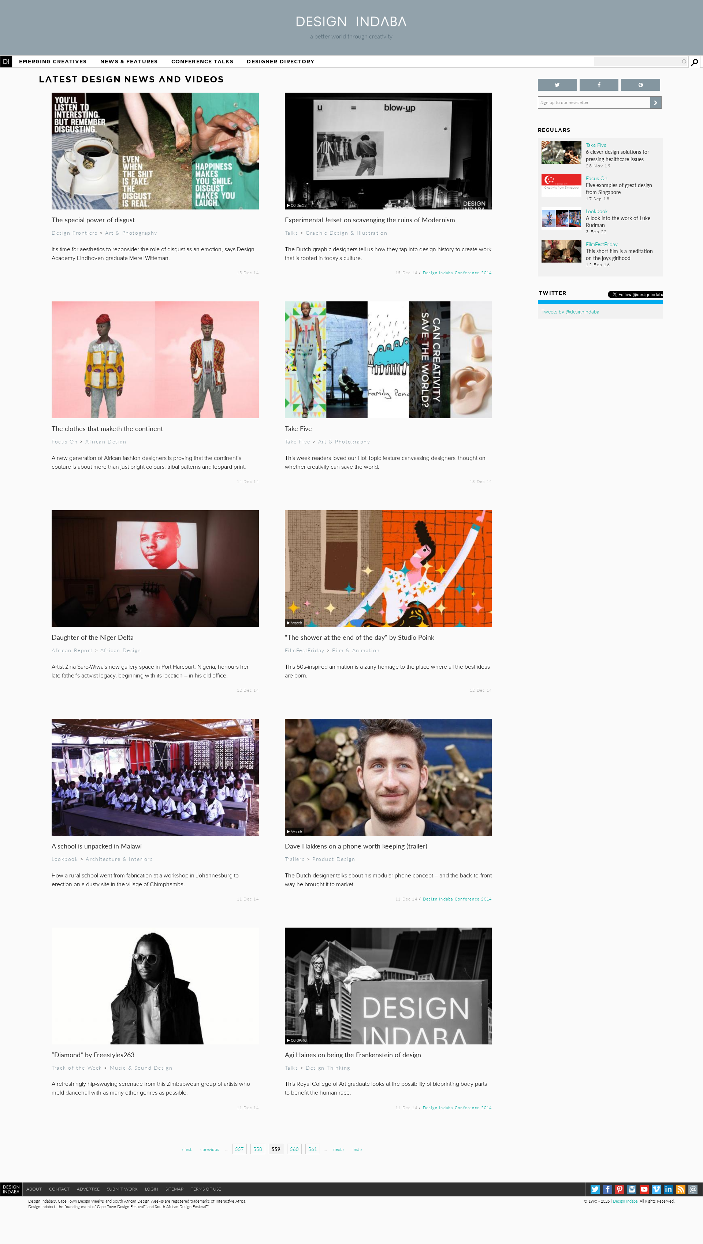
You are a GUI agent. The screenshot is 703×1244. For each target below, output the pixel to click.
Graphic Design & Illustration (346, 232)
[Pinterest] (619, 1189)
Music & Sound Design (141, 1067)
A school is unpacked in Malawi (97, 845)
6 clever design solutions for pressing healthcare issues (617, 155)
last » (357, 1149)
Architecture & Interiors (119, 858)
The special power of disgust (93, 219)
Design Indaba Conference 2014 (457, 272)
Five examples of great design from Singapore (619, 188)
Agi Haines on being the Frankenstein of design (353, 1054)
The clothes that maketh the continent (107, 428)
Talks (291, 232)
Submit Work (122, 1189)
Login (151, 1189)
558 (257, 1148)
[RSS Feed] (680, 1189)
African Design (105, 441)
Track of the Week (77, 1067)
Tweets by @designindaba (570, 311)
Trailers (295, 858)
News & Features (129, 61)
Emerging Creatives (53, 61)
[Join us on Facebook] (599, 85)
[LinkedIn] (668, 1189)
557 (239, 1148)
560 (294, 1148)
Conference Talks (202, 61)
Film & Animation (356, 650)
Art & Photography (131, 232)
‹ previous (209, 1149)
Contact (59, 1189)
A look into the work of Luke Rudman (618, 221)
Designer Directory (281, 61)
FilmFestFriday (305, 650)
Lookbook (65, 858)
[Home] (351, 24)
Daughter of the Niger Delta (93, 637)
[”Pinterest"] (640, 85)
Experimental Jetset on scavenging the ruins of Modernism (370, 219)
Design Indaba (625, 1201)
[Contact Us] (693, 1189)
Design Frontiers (74, 232)
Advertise (88, 1189)
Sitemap (174, 1189)
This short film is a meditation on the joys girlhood (619, 254)
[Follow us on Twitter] (557, 85)
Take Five (298, 428)
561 (312, 1148)
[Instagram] (631, 1189)
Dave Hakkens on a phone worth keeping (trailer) (356, 845)
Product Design (333, 858)
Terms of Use (206, 1189)
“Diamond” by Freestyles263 (93, 1054)
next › (338, 1149)
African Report (72, 650)
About (34, 1189)
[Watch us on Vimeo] (656, 1189)
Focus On (65, 441)
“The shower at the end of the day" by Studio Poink (359, 637)
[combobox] (640, 61)
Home (6, 61)
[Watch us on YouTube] (644, 1189)
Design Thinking (328, 1067)
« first (186, 1149)
